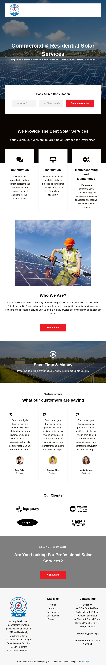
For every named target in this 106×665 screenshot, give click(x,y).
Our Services (53, 612)
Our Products (53, 616)
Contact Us (52, 619)
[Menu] (95, 10)
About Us (53, 608)
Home (53, 605)
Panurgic (85, 661)
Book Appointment (80, 103)
